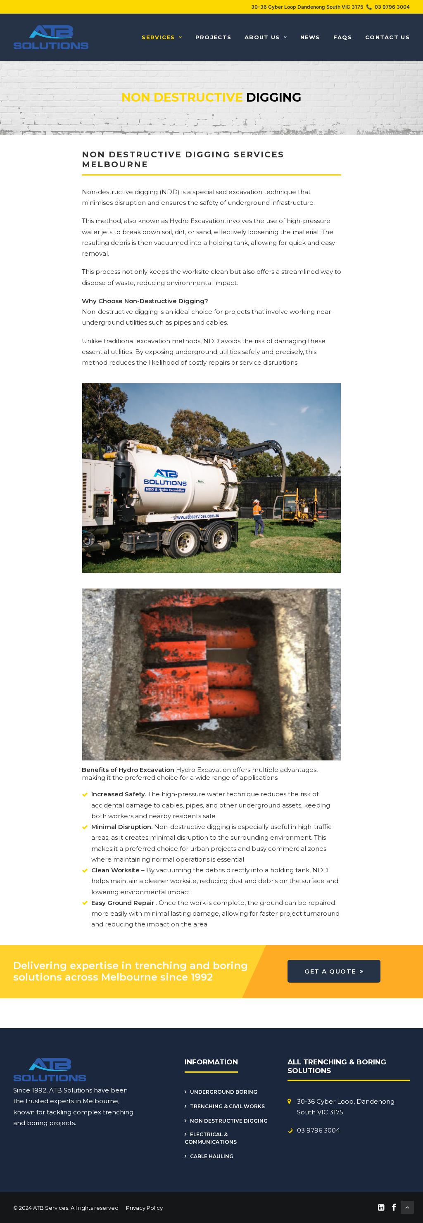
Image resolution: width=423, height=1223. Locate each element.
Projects (213, 37)
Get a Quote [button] (330, 971)
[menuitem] (165, 37)
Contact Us (387, 37)
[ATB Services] (51, 37)
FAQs (342, 37)
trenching (118, 1112)
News (310, 37)
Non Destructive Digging (229, 1121)
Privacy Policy (144, 1207)
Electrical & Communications (211, 1138)
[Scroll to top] (407, 1207)
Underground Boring (223, 1092)
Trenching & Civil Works (227, 1106)
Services (158, 37)
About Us (262, 37)
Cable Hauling (211, 1156)
